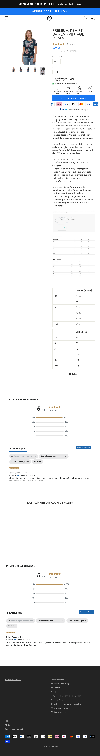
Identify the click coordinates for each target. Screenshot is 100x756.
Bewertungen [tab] (18, 448)
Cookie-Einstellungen (60, 708)
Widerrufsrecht (57, 679)
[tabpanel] (50, 472)
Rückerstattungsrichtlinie (61, 700)
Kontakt (54, 691)
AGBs (7, 725)
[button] (50, 417)
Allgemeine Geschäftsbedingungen (66, 695)
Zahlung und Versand (14, 729)
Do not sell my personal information (66, 704)
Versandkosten (73, 51)
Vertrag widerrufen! (13, 679)
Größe (57, 56)
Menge (56, 67)
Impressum (55, 687)
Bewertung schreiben (83, 447)
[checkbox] (37, 461)
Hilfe (7, 721)
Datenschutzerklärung (60, 683)
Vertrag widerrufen (59, 712)
